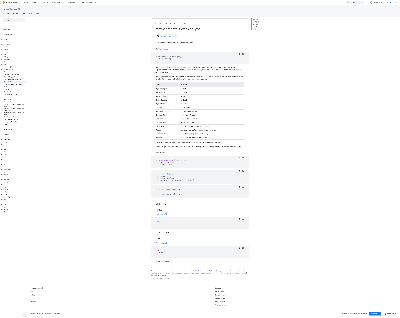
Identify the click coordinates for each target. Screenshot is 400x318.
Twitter (33, 298)
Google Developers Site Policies (185, 273)
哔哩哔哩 (33, 301)
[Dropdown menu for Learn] (38, 2)
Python (15, 13)
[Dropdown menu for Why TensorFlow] (95, 2)
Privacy (39, 313)
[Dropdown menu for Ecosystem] (62, 2)
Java (30, 13)
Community (71, 2)
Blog (32, 291)
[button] (13, 37)
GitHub (388, 2)
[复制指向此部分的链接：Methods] (168, 204)
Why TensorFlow (87, 2)
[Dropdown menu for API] (47, 2)
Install (26, 2)
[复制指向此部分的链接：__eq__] (164, 210)
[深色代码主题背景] (239, 54)
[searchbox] (14, 20)
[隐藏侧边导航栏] (25, 314)
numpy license (161, 275)
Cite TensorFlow (220, 305)
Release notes (220, 295)
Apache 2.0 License (157, 273)
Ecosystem (56, 2)
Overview (5, 13)
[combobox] (356, 2)
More (37, 13)
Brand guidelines (220, 301)
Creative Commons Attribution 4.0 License (207, 271)
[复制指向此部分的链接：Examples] (167, 153)
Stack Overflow (220, 298)
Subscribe (375, 314)
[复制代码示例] (242, 54)
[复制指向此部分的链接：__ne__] (164, 238)
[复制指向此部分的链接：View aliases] (170, 49)
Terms (33, 313)
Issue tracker (219, 291)
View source (160, 214)
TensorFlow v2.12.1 (11, 9)
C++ (23, 13)
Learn (34, 2)
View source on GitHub (168, 36)
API (44, 2)
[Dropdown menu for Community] (77, 2)
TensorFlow (159, 24)
